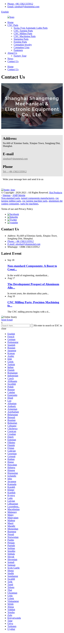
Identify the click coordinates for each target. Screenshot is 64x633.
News (10, 58)
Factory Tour (20, 55)
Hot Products (55, 192)
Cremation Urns (21, 47)
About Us (12, 53)
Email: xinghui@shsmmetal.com (23, 6)
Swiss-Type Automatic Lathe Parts (31, 28)
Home (10, 22)
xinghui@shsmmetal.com (15, 158)
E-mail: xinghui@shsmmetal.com (23, 244)
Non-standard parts (10, 198)
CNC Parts (12, 25)
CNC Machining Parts (25, 36)
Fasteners (18, 50)
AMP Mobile (18, 195)
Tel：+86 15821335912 (15, 171)
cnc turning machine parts (34, 201)
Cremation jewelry (23, 44)
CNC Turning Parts (23, 30)
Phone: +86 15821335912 (20, 3)
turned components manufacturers (37, 198)
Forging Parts (20, 42)
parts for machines (29, 203)
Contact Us (12, 61)
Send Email (7, 319)
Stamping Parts (21, 39)
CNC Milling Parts (23, 33)
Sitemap (7, 195)
